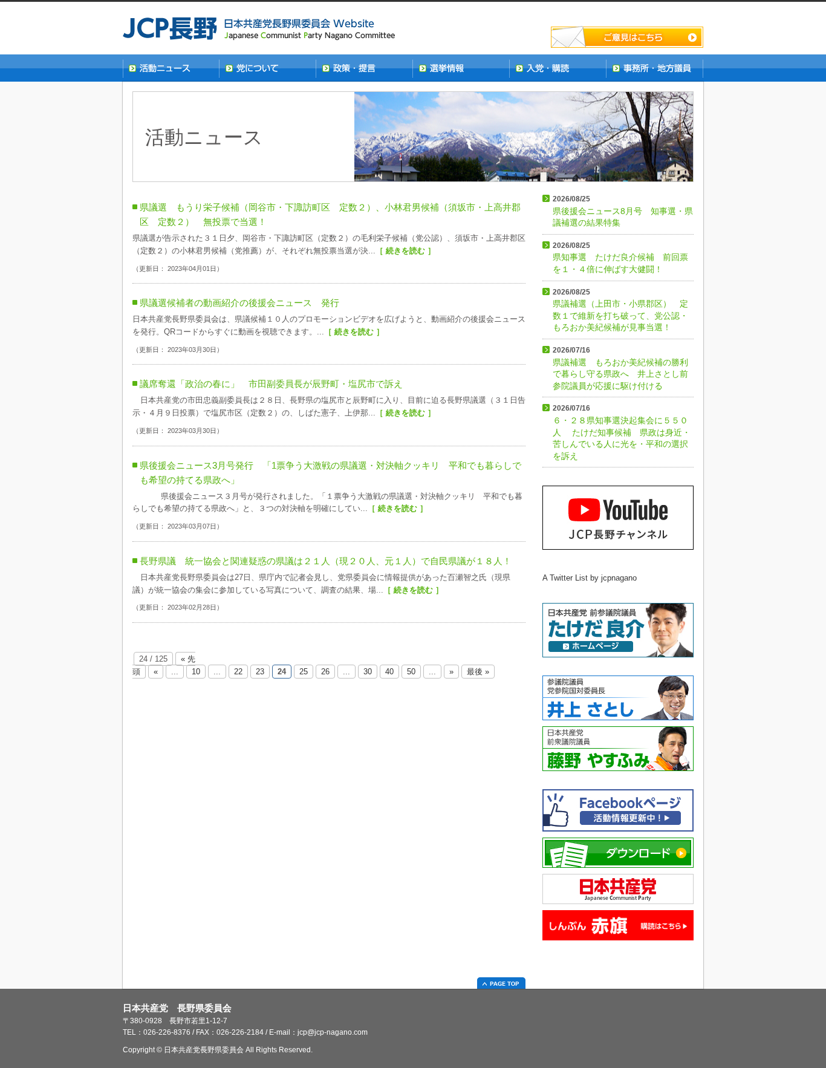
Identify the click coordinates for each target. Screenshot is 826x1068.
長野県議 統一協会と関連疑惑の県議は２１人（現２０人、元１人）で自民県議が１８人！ (326, 561)
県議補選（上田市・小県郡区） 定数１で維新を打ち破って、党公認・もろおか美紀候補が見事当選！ (620, 310)
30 (367, 671)
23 (260, 671)
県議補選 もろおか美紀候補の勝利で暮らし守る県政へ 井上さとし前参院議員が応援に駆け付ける (620, 368)
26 (325, 671)
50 (411, 671)
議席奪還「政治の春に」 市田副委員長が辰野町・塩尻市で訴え (271, 384)
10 (196, 671)
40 (389, 671)
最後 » (478, 671)
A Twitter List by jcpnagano (589, 577)
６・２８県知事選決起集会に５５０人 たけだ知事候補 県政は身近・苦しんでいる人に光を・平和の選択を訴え (622, 432)
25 (303, 671)
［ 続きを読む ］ (405, 250)
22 (238, 671)
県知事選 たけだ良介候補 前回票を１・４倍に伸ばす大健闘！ (620, 257)
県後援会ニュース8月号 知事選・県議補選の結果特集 (623, 211)
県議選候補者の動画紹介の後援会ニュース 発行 (239, 303)
